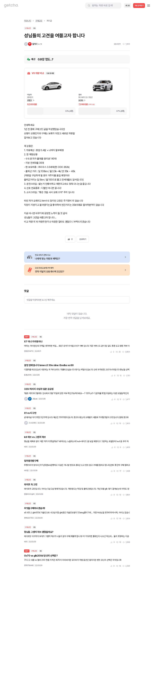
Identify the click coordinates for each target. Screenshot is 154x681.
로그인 (127, 6)
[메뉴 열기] (148, 5)
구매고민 (38, 21)
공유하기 (82, 239)
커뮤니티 (27, 21)
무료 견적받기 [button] (139, 6)
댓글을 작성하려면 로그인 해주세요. (41, 300)
